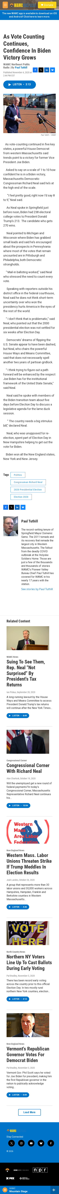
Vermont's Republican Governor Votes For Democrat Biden (28, 1054)
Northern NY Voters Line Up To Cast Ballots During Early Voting (29, 962)
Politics (18, 475)
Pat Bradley (12, 975)
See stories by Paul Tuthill (37, 589)
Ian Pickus (11, 692)
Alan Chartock (13, 778)
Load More (29, 1112)
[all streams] (54, 1190)
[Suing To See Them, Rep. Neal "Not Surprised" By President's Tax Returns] (28, 638)
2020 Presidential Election (28, 489)
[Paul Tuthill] (10, 526)
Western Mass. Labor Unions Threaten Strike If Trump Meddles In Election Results (29, 863)
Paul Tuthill (21, 67)
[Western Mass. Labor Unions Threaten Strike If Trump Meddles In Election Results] (28, 832)
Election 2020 (21, 497)
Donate (48, 4)
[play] (5, 1190)
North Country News (16, 952)
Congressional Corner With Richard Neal (28, 768)
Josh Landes (12, 880)
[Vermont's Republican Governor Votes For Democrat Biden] (28, 1025)
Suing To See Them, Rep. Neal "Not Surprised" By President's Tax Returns (26, 673)
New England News (15, 850)
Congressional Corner (17, 760)
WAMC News (12, 657)
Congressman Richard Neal (28, 482)
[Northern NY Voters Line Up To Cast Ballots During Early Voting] (28, 933)
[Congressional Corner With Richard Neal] (28, 742)
